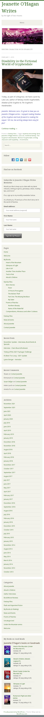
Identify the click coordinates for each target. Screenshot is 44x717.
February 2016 (9, 518)
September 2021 (9, 407)
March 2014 (8, 560)
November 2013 (9, 568)
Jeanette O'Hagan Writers (10, 135)
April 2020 (7, 415)
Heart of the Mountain (13, 262)
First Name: (8, 216)
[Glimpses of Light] (8, 688)
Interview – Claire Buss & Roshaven (16, 348)
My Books (7, 260)
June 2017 (7, 484)
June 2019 (7, 427)
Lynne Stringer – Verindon (12, 359)
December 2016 (9, 503)
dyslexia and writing (29, 133)
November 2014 (9, 545)
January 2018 (8, 461)
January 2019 (8, 438)
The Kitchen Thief (14, 294)
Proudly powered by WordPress (14, 712)
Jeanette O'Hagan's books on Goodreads (22, 643)
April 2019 (7, 430)
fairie (38, 133)
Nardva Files (8, 282)
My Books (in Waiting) (11, 609)
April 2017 (7, 492)
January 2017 (8, 499)
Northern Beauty (14, 306)
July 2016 (7, 514)
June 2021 (7, 411)
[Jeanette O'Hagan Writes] (22, 44)
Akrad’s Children (11, 277)
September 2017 (9, 472)
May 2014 (7, 557)
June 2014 (7, 553)
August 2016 (8, 511)
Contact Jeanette (9, 327)
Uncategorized (9, 621)
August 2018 (8, 449)
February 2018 (9, 457)
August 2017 (8, 476)
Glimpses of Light (12, 265)
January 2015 (8, 541)
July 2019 (7, 423)
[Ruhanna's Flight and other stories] (8, 700)
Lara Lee (21, 135)
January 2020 (8, 419)
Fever (10, 288)
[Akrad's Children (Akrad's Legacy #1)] (8, 663)
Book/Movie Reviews (11, 598)
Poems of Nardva (12, 303)
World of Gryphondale (25, 138)
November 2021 (9, 404)
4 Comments (24, 140)
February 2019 (9, 434)
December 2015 (9, 526)
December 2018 (9, 442)
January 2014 (8, 564)
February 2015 (9, 537)
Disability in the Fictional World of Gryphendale (19, 63)
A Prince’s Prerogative (15, 291)
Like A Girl (9, 268)
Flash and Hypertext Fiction (13, 605)
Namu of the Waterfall (15, 308)
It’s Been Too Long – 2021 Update (15, 356)
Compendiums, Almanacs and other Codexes (21, 311)
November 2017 (9, 465)
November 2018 (9, 446)
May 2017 (7, 488)
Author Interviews (10, 594)
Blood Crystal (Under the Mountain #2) (21, 672)
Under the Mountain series (13, 624)
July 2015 (7, 534)
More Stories (10, 285)
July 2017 (7, 480)
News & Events (9, 320)
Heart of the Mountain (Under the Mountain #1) (23, 647)
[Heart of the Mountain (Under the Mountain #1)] (8, 650)
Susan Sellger (8, 382)
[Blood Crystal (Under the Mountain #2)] (8, 675)
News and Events (9, 613)
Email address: (9, 206)
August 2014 (8, 549)
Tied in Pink (10, 274)
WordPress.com (22, 714)
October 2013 (8, 572)
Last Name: (8, 225)
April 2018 (7, 453)
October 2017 (8, 469)
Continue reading (9, 128)
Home (6, 252)
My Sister (11, 300)
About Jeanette (9, 324)
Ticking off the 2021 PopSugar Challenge (18, 352)
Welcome (7, 256)
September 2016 (9, 507)
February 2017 (9, 495)
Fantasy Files (12, 133)
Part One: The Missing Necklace (19, 297)
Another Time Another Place (15, 271)
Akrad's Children (9, 590)
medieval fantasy (30, 135)
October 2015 (8, 530)
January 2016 (8, 522)
